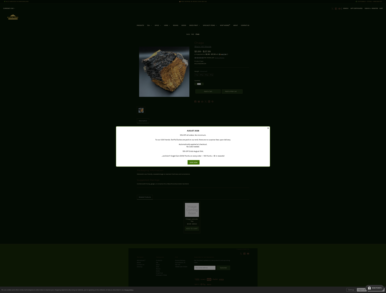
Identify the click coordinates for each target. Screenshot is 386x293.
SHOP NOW (194, 162)
